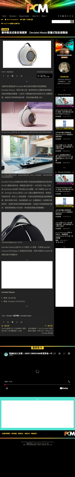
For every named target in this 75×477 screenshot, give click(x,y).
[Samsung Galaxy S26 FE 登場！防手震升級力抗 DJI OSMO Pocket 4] (64, 102)
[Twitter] (70, 16)
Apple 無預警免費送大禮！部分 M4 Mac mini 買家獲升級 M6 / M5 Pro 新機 (64, 157)
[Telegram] (12, 76)
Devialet (9, 316)
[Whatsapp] (68, 16)
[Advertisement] (37, 274)
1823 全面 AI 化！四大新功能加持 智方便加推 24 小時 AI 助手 (64, 147)
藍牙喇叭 (16, 316)
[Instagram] (61, 16)
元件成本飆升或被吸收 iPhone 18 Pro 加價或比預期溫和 (64, 134)
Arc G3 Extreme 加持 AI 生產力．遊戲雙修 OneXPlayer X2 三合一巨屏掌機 (64, 235)
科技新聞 (5, 29)
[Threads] (65, 16)
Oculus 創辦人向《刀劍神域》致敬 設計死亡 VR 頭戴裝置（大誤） (14, 329)
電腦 (56, 240)
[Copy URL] (17, 76)
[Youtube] (63, 16)
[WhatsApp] (8, 76)
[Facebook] (58, 16)
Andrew (10, 72)
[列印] (21, 76)
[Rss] (72, 16)
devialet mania (26, 316)
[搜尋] (72, 21)
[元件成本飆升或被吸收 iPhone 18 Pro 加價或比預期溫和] (64, 124)
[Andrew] (64, 67)
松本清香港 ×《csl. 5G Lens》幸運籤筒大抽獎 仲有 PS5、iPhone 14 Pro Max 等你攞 (40, 330)
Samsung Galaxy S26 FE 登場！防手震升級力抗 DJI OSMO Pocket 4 (64, 112)
